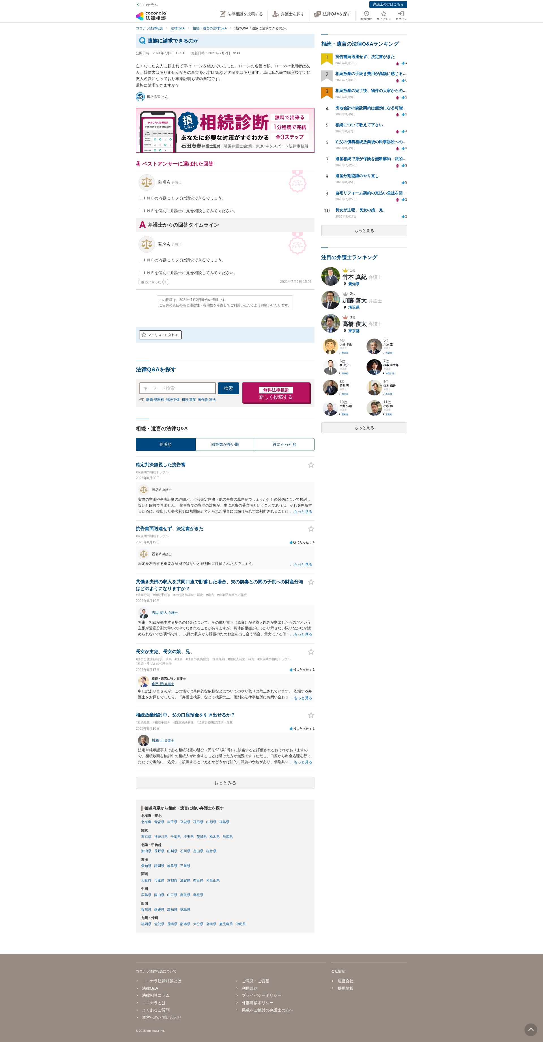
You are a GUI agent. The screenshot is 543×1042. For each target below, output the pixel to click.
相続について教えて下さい (359, 124)
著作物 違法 (207, 400)
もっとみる (225, 782)
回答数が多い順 (225, 444)
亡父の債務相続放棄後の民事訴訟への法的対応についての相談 (390, 141)
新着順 (166, 444)
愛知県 (146, 866)
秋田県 (198, 822)
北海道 (146, 822)
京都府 (172, 880)
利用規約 (250, 988)
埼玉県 (189, 837)
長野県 (159, 851)
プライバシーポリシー (261, 995)
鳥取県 (185, 895)
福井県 (211, 851)
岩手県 (172, 822)
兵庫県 (159, 880)
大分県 (198, 924)
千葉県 (176, 837)
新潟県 (146, 851)
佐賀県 (159, 924)
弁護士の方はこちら (388, 4)
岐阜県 (172, 866)
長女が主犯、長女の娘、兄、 (361, 210)
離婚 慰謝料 (155, 400)
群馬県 (228, 837)
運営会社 (345, 981)
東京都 (146, 837)
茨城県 (202, 837)
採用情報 (345, 988)
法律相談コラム (156, 995)
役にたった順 (284, 444)
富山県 (198, 851)
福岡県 (146, 924)
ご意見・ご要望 (256, 981)
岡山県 (159, 895)
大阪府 (146, 880)
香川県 (146, 910)
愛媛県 (159, 910)
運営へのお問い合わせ (162, 1017)
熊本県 (185, 924)
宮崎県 (211, 924)
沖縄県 (241, 924)
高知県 (172, 910)
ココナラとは (154, 1002)
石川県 (185, 851)
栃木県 (215, 837)
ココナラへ (149, 5)
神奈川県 (161, 837)
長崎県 (172, 924)
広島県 (146, 895)
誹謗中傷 (173, 400)
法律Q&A (150, 988)
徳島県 (185, 910)
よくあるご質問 (156, 1010)
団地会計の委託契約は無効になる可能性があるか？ (380, 108)
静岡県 (159, 866)
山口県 (172, 895)
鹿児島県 (226, 924)
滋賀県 (185, 880)
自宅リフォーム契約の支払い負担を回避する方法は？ (382, 193)
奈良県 (198, 880)
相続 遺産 (189, 400)
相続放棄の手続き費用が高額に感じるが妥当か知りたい (384, 73)
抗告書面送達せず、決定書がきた (365, 56)
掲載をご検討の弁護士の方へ (267, 1010)
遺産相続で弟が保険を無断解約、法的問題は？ (377, 158)
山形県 (211, 822)
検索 (228, 388)
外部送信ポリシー (257, 1002)
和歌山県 (213, 880)
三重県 (185, 866)
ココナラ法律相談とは (162, 981)
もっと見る (364, 230)
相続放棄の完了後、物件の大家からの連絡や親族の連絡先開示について (398, 90)
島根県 (198, 895)
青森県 (159, 822)
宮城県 (185, 822)
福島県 (224, 822)
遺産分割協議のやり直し (357, 175)
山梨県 (172, 851)
